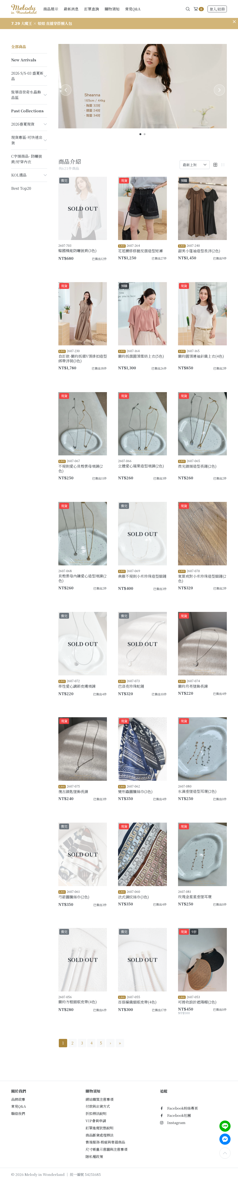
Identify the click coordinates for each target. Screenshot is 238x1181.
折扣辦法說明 (96, 1113)
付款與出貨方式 (98, 1106)
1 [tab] (140, 134)
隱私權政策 (94, 1156)
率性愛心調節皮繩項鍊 (77, 684)
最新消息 (71, 9)
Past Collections (27, 110)
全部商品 (18, 46)
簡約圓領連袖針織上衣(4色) (201, 354)
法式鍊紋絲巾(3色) (133, 894)
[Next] (219, 90)
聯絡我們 (18, 1113)
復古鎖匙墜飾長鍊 (73, 789)
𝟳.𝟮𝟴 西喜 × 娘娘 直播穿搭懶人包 (39, 23)
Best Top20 (21, 188)
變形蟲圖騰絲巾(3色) (135, 789)
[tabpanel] (142, 86)
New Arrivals (23, 60)
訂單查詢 (91, 9)
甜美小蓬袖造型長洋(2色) (199, 248)
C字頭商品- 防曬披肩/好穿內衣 (26, 158)
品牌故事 (18, 1099)
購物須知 (112, 9)
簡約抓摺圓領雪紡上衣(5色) (141, 354)
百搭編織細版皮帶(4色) (137, 1000)
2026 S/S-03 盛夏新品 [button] (27, 75)
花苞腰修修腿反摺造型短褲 (140, 248)
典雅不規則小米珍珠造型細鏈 (142, 574)
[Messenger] (225, 1139)
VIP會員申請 (96, 1120)
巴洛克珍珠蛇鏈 (131, 684)
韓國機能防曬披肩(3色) (77, 248)
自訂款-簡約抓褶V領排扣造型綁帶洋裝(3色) (82, 356)
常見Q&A (132, 9)
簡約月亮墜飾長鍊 (193, 684)
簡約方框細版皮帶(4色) (77, 1000)
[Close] (234, 21)
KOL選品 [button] (18, 175)
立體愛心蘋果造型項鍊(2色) (141, 464)
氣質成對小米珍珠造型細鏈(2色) (202, 576)
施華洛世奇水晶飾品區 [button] (26, 94)
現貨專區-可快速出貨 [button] (26, 140)
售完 (99, 701)
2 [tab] (145, 134)
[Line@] (225, 1126)
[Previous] (65, 90)
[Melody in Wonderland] (24, 8)
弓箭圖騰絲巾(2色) (73, 894)
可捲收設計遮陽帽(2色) (197, 1000)
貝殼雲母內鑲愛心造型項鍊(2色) (82, 576)
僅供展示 (97, 266)
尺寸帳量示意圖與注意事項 (106, 1149)
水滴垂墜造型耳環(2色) (197, 789)
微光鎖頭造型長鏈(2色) (197, 464)
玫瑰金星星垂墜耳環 (195, 894)
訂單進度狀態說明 (99, 1127)
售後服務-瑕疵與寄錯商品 (105, 1142)
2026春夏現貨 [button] (22, 124)
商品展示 (50, 9)
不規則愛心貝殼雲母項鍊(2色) (80, 466)
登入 (217, 9)
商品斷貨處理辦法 (99, 1135)
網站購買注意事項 (99, 1099)
